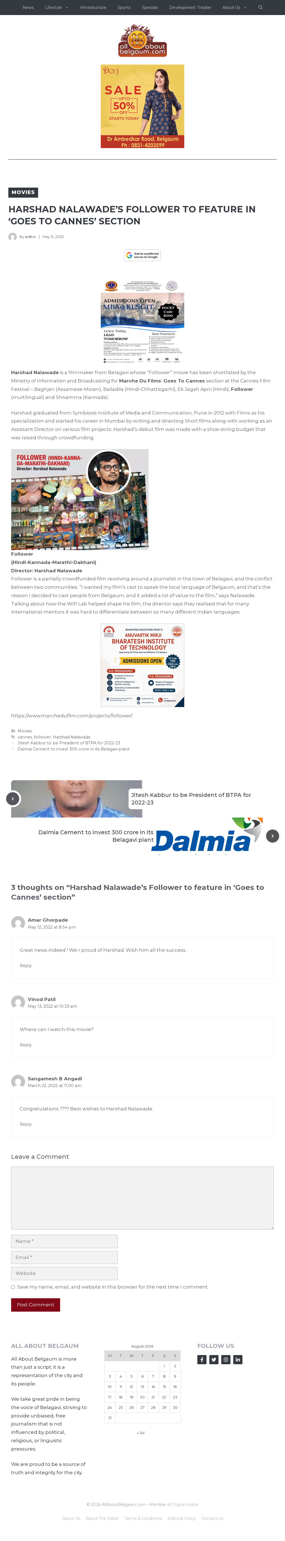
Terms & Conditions (143, 1518)
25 (121, 1407)
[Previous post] (12, 798)
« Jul (140, 1432)
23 (175, 1397)
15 (164, 1386)
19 (131, 1397)
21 (153, 1397)
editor (30, 236)
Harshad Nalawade (71, 737)
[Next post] (272, 836)
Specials (150, 7)
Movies (23, 192)
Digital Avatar (185, 1504)
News (28, 7)
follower (42, 737)
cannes (25, 737)
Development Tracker (190, 7)
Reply (26, 965)
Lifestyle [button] (53, 7)
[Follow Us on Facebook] (202, 1359)
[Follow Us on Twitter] (213, 1359)
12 (131, 1386)
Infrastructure (93, 7)
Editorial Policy (182, 1518)
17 (109, 1397)
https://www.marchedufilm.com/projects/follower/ (71, 715)
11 (121, 1386)
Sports (124, 7)
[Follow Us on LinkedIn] (237, 1359)
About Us (71, 1518)
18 (120, 1397)
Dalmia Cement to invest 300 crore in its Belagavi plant (74, 749)
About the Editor (102, 1518)
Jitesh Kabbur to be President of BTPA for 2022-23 (69, 742)
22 (164, 1397)
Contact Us (212, 1518)
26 (131, 1407)
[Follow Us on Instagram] (225, 1359)
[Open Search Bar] (260, 7)
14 (153, 1386)
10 (110, 1386)
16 (175, 1386)
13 (142, 1386)
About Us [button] (231, 7)
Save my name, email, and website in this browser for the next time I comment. (112, 1287)
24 (110, 1407)
